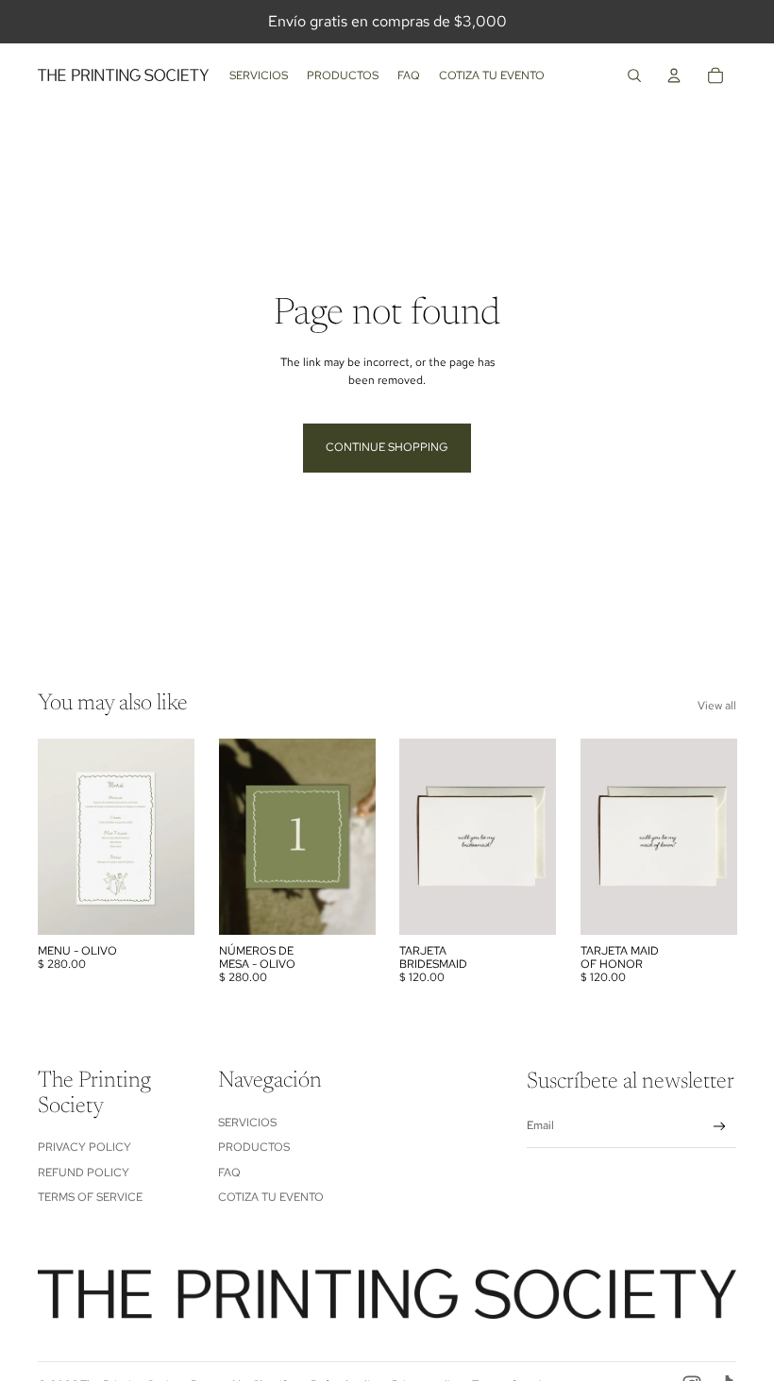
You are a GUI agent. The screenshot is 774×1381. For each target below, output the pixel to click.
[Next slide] (360, 836)
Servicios (247, 1122)
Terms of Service (90, 1197)
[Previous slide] (233, 836)
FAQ (229, 1172)
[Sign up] (719, 1126)
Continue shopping (387, 447)
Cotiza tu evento (271, 1197)
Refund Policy (83, 1172)
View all (717, 705)
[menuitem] (258, 75)
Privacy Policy (84, 1147)
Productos (254, 1147)
